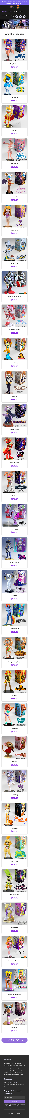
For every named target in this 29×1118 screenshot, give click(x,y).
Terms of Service (17, 1105)
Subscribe (14, 1101)
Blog (12, 16)
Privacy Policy (9, 1105)
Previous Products (19, 11)
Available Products (6, 11)
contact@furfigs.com (12, 1082)
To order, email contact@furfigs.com (14, 1040)
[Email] (16, 16)
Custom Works (5, 16)
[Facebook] (20, 16)
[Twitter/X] (24, 16)
